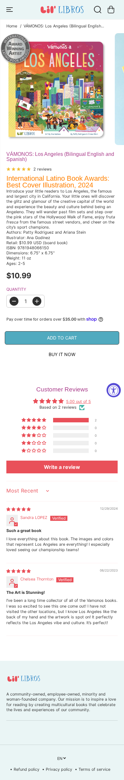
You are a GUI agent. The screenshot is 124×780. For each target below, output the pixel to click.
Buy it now (62, 354)
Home (11, 26)
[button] (10, 9)
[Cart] (111, 9)
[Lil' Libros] (62, 9)
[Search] (97, 9)
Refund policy (26, 769)
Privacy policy (59, 769)
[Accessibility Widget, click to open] (114, 390)
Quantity (16, 289)
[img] (18, 509)
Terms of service (94, 769)
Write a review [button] (62, 467)
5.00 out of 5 (78, 401)
